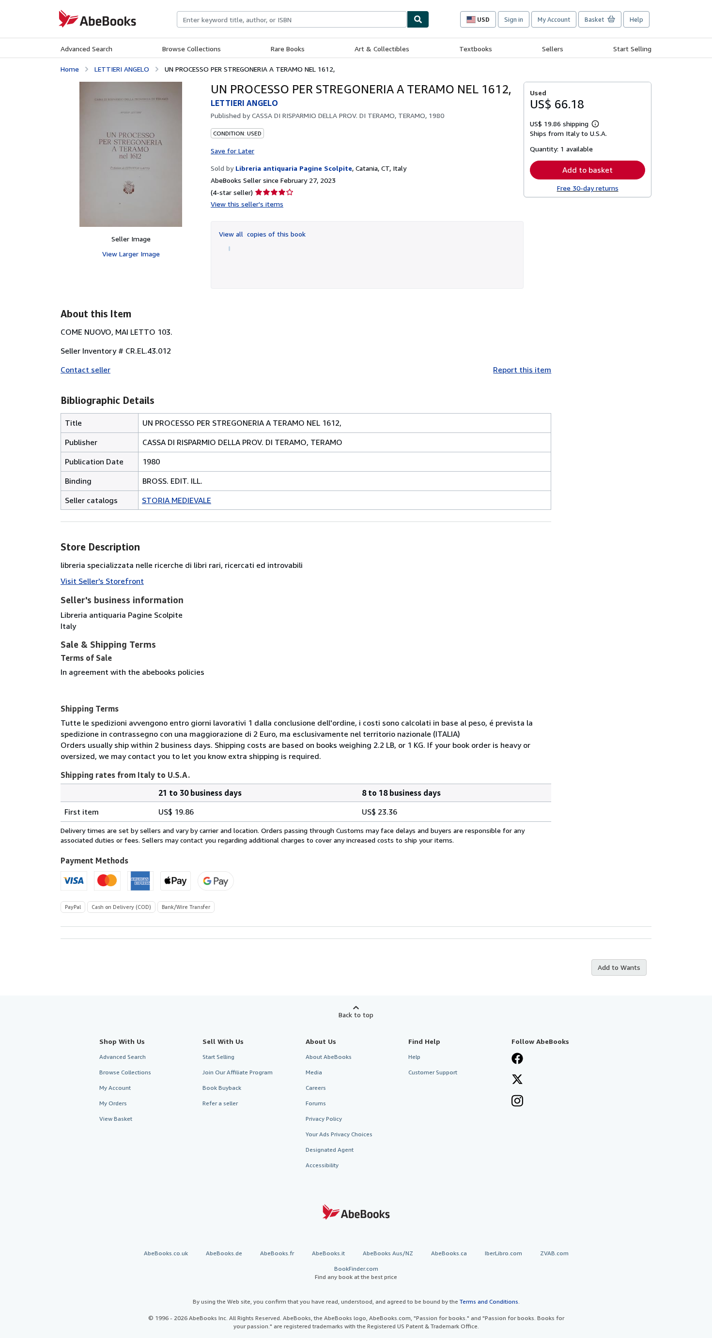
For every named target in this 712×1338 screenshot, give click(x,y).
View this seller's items (247, 204)
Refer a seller (220, 1103)
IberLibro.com (503, 1253)
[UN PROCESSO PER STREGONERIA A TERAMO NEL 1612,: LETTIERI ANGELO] (130, 154)
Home (70, 69)
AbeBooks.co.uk (166, 1253)
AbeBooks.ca (449, 1253)
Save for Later (232, 151)
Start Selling (632, 49)
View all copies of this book (262, 234)
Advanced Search (86, 49)
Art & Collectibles (382, 49)
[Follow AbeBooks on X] (517, 1080)
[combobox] (292, 19)
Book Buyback (221, 1087)
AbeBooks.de (224, 1253)
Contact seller (85, 369)
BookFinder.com (356, 1272)
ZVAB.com (554, 1253)
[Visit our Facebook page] (517, 1059)
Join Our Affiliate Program (237, 1072)
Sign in (513, 19)
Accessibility (322, 1165)
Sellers (552, 49)
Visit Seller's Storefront (102, 581)
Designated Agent (330, 1149)
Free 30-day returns (588, 188)
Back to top (356, 1015)
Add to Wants (619, 967)
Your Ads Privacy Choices (339, 1134)
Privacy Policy (324, 1118)
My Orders (113, 1103)
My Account (554, 19)
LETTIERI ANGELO (121, 69)
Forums (316, 1103)
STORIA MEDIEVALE (176, 500)
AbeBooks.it (328, 1253)
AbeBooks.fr (277, 1253)
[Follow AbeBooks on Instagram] (517, 1102)
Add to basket (587, 170)
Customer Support (432, 1072)
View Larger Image (131, 254)
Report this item (522, 369)
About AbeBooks (329, 1056)
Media (314, 1072)
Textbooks (475, 49)
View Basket (115, 1118)
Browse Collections (191, 49)
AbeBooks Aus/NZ (388, 1253)
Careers (316, 1087)
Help (636, 19)
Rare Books (288, 49)
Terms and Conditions (489, 1301)
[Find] (418, 19)
